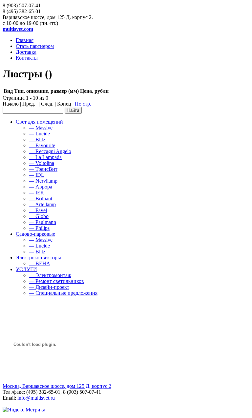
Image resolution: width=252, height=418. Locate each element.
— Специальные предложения (63, 293)
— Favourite (42, 145)
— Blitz (37, 139)
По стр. (83, 104)
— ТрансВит (43, 169)
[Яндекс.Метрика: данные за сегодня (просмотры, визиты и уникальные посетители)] (24, 410)
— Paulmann (42, 222)
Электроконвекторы (38, 257)
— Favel (38, 210)
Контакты (27, 58)
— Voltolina (41, 163)
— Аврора (40, 186)
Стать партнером (35, 46)
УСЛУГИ (26, 269)
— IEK (36, 192)
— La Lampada (45, 157)
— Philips (39, 228)
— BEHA (39, 263)
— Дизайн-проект (49, 287)
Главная (24, 40)
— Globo (39, 216)
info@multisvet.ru (36, 398)
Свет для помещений (39, 122)
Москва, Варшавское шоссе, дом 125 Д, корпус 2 (57, 386)
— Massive (40, 127)
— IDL (36, 175)
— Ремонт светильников (56, 281)
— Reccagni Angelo (50, 151)
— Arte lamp (42, 204)
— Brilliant (40, 198)
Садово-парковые (35, 234)
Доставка (26, 52)
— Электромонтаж (50, 275)
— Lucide (39, 133)
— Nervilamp (43, 181)
